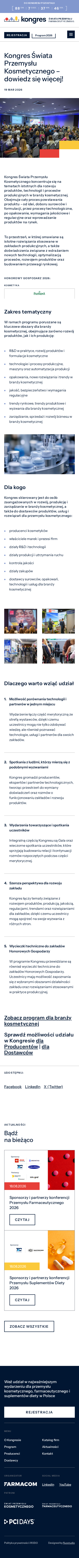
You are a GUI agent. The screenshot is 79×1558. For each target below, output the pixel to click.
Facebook (13, 1086)
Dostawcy (11, 1460)
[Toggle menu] (71, 34)
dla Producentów (24, 1044)
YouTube (65, 1484)
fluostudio (69, 1542)
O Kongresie (12, 1440)
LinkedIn (32, 1086)
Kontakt (47, 1453)
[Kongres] (25, 20)
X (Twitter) (53, 1086)
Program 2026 (43, 35)
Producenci (12, 1453)
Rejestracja (17, 35)
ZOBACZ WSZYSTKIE (29, 1326)
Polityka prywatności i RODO (21, 1542)
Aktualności (50, 1447)
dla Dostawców (26, 1049)
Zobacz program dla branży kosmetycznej (38, 1021)
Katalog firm (50, 1440)
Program (10, 1447)
